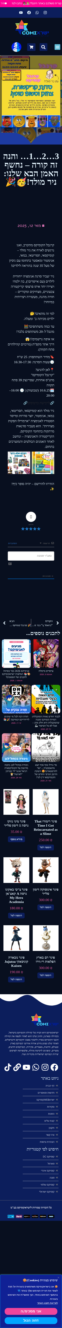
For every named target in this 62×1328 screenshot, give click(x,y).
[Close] (58, 1277)
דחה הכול (31, 1321)
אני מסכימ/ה (31, 1311)
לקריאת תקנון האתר (47, 1303)
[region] (31, 1301)
